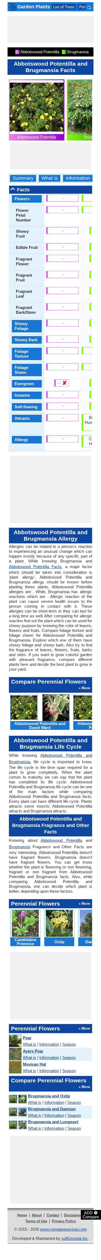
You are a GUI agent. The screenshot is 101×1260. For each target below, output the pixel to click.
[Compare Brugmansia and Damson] (17, 1112)
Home (22, 1215)
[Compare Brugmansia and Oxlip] (17, 1099)
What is (49, 178)
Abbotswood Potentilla (36, 137)
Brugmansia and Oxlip (49, 1096)
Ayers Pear (33, 1051)
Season (69, 1044)
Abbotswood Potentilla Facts (35, 566)
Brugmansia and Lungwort (53, 1122)
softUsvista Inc (74, 1238)
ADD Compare (91, 1214)
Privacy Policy (64, 1221)
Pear (27, 1038)
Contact (53, 1215)
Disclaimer (73, 1215)
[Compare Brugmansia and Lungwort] (17, 1125)
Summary (23, 178)
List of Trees (64, 7)
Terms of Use (36, 1221)
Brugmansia (19, 846)
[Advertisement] (51, 29)
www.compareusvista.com (63, 1229)
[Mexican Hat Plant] (15, 1067)
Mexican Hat (34, 1064)
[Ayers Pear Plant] (15, 1054)
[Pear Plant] (15, 1041)
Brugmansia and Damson (52, 1109)
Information (78, 178)
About (37, 1215)
